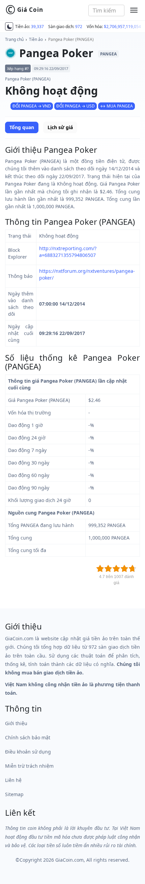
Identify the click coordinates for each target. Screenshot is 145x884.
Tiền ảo (36, 39)
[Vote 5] (132, 569)
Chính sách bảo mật (27, 737)
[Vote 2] (108, 569)
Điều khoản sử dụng (28, 751)
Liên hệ (13, 780)
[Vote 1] (100, 569)
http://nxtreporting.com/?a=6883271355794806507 (67, 251)
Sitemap (14, 794)
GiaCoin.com (69, 860)
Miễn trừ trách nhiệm (29, 766)
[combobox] (106, 10)
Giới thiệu (16, 723)
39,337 (37, 26)
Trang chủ (14, 39)
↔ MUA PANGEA (116, 106)
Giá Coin (24, 10)
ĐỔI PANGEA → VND (31, 106)
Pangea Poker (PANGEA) (71, 39)
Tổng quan (21, 127)
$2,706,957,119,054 (122, 26)
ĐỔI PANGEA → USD (75, 106)
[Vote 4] (124, 569)
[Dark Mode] (9, 26)
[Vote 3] (116, 569)
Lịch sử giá (60, 127)
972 (78, 26)
